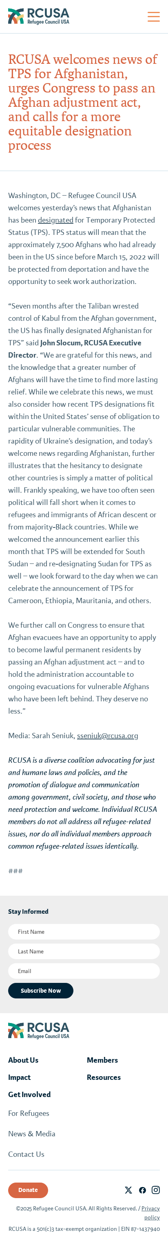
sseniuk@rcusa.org (107, 735)
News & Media (31, 1133)
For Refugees (28, 1113)
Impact (19, 1077)
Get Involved (29, 1094)
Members (102, 1060)
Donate (28, 1190)
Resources (104, 1077)
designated (55, 220)
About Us (23, 1060)
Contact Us (26, 1154)
